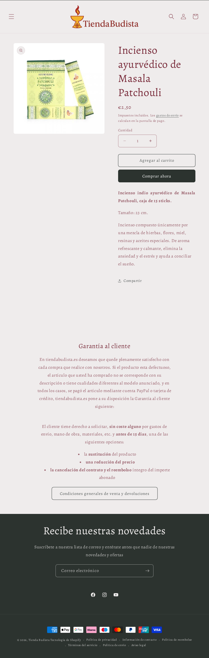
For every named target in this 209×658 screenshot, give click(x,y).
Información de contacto (139, 640)
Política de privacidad (101, 640)
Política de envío (114, 645)
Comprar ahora (156, 176)
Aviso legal (138, 645)
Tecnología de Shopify (65, 640)
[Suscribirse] (147, 570)
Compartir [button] (133, 280)
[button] (11, 17)
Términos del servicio (82, 645)
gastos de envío (167, 115)
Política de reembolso (177, 640)
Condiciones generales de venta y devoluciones (104, 493)
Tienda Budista (39, 640)
